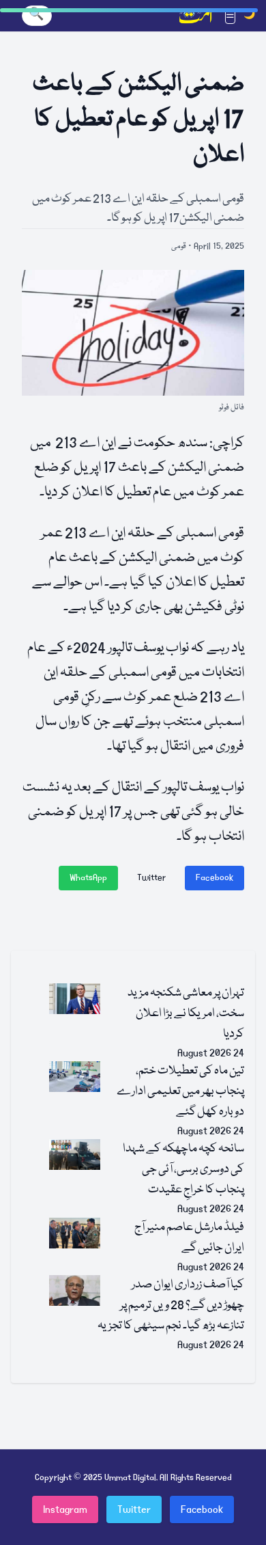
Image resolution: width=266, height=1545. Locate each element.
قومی (178, 246)
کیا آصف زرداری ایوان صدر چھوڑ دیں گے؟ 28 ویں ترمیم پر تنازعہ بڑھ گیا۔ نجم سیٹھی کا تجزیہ (171, 1305)
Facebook (214, 877)
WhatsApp (88, 877)
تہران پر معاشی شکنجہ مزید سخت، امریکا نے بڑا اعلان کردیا (186, 1013)
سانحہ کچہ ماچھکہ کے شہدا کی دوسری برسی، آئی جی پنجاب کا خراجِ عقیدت (183, 1169)
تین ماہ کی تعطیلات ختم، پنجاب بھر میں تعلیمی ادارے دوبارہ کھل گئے (180, 1091)
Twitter (151, 877)
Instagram (65, 1509)
